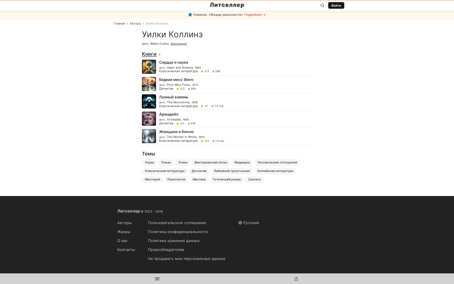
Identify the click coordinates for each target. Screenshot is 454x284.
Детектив (166, 88)
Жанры (123, 231)
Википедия (179, 44)
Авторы (124, 222)
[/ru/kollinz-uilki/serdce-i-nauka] (226, 67)
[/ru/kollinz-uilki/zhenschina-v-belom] (226, 136)
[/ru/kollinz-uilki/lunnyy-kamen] (226, 101)
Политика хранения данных (174, 240)
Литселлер (227, 5)
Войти (336, 5)
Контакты (126, 249)
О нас (122, 240)
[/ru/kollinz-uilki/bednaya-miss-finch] (226, 84)
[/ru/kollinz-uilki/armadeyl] (226, 119)
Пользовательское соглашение (177, 222)
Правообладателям (166, 249)
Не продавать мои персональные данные (186, 258)
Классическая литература (178, 71)
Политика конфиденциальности (178, 231)
